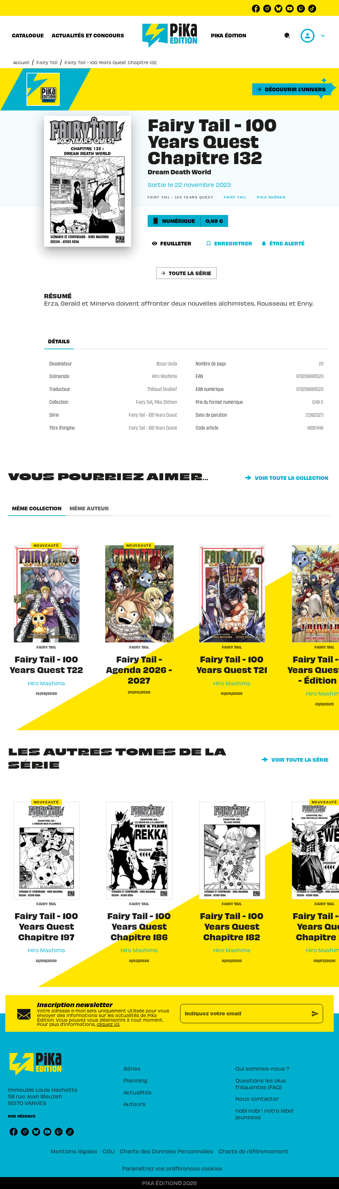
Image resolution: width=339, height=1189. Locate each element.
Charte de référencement (253, 1151)
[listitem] (256, 8)
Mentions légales (74, 1151)
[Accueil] (170, 35)
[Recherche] (287, 35)
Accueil (21, 62)
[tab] (28, 35)
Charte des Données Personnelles (166, 1151)
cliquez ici (108, 1024)
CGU (109, 1151)
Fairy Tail (46, 62)
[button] (291, 89)
